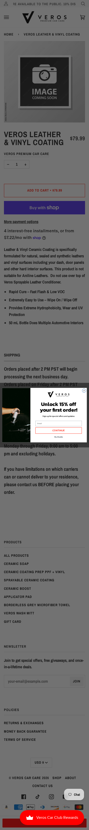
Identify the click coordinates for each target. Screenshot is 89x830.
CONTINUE (58, 430)
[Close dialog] (84, 390)
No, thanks (58, 436)
